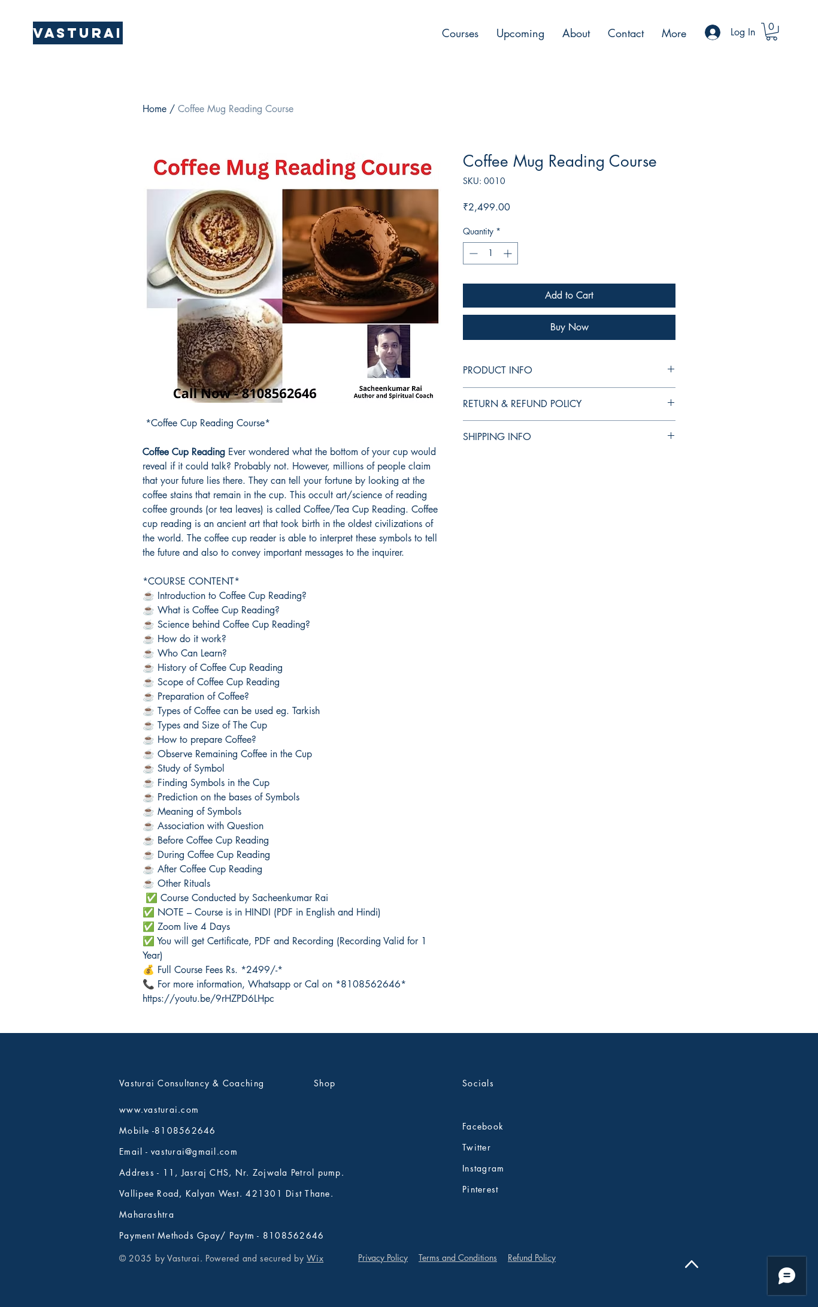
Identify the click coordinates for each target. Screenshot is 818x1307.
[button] (771, 31)
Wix (315, 1258)
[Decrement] (472, 253)
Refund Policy (532, 1257)
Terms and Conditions (458, 1257)
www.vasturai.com (159, 1109)
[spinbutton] (490, 253)
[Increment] (508, 253)
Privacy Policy (383, 1257)
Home (154, 109)
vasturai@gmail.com (194, 1151)
